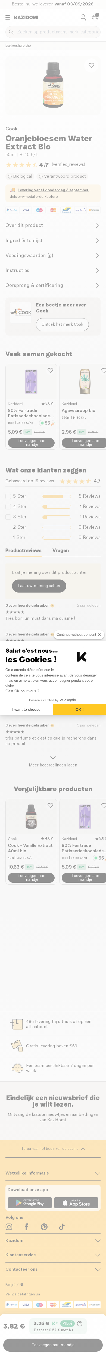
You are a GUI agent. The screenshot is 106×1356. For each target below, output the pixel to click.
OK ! (80, 709)
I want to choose (26, 709)
